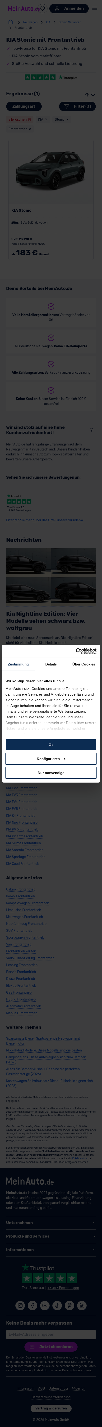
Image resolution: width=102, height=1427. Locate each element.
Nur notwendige (51, 773)
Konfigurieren (48, 759)
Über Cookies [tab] (83, 664)
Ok (51, 745)
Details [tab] (51, 664)
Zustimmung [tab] (18, 664)
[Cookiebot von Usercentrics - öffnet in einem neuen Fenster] (76, 651)
